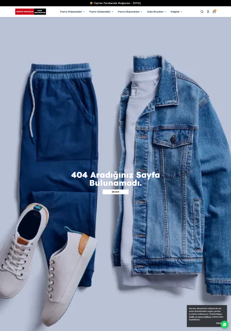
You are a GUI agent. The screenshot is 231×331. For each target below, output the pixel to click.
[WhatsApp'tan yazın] (224, 324)
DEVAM (115, 192)
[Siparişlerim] (208, 11)
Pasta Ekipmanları (129, 11)
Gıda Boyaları (155, 11)
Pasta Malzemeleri (71, 11)
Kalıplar (175, 11)
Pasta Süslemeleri (100, 11)
